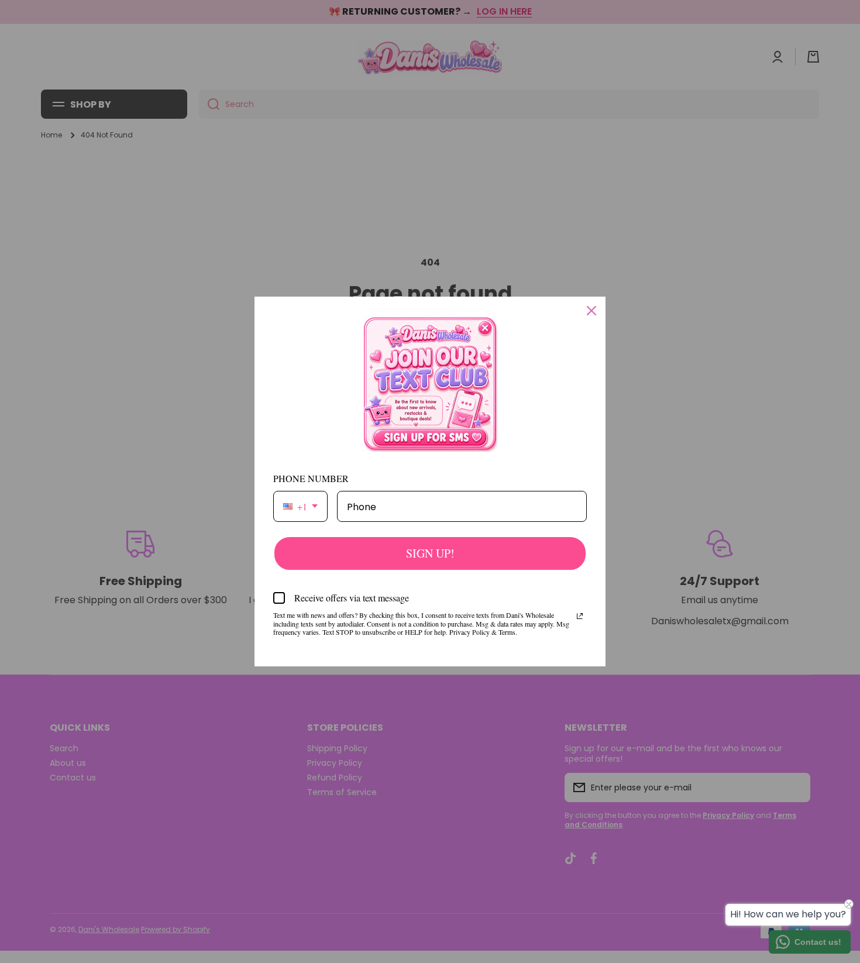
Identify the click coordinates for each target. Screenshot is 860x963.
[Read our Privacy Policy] (580, 616)
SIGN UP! (430, 553)
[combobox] (300, 506)
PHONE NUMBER (311, 478)
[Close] (591, 311)
